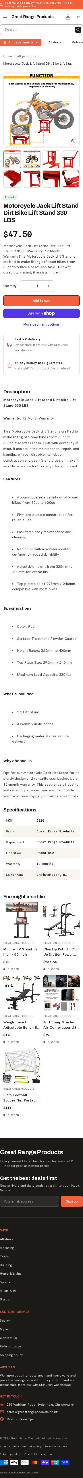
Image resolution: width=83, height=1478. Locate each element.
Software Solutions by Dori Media (19, 1472)
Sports (5, 1282)
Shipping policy (11, 1355)
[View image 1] (12, 159)
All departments (21, 42)
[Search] (78, 30)
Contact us (8, 1338)
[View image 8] (71, 179)
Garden (6, 1299)
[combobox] (41, 30)
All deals (54, 42)
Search (5, 1321)
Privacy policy (9, 1446)
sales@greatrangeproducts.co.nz (32, 1412)
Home (7, 56)
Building (6, 1265)
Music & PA (8, 1291)
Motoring (7, 1248)
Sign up (72, 1201)
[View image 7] (51, 179)
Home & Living (11, 1274)
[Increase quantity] (48, 286)
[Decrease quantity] (25, 286)
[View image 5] (12, 179)
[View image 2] (32, 159)
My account (9, 1329)
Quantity (10, 286)
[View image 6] (32, 179)
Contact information (38, 1454)
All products (26, 56)
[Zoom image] (41, 110)
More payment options (41, 324)
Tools (4, 1256)
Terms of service (56, 1446)
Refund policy (10, 1346)
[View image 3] (51, 159)
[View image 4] (71, 159)
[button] (5, 16)
